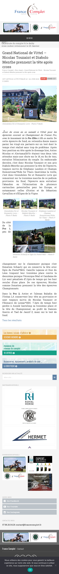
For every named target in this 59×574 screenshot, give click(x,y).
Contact (20, 548)
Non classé (19, 70)
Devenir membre (11, 337)
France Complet (8, 70)
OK (30, 570)
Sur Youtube (12, 506)
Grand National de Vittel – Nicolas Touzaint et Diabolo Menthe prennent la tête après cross (29, 71)
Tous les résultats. (12, 320)
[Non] (55, 565)
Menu (30, 38)
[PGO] (40, 482)
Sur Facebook (13, 501)
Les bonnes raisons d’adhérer (16, 332)
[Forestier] (29, 24)
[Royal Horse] (29, 397)
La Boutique (9, 366)
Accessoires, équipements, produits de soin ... (23, 361)
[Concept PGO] (29, 416)
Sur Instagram (13, 512)
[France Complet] (29, 10)
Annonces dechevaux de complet (12, 347)
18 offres (8, 353)
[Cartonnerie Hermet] (29, 435)
